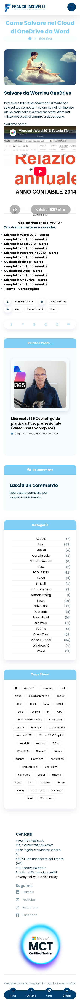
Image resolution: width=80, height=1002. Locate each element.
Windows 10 (41, 645)
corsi (19, 703)
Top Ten (45, 782)
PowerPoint (41, 617)
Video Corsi (52, 433)
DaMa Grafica (66, 983)
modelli (24, 743)
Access (41, 539)
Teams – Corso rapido (21, 289)
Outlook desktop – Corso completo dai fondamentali (26, 264)
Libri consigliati (41, 589)
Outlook (41, 612)
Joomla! (19, 727)
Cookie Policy (48, 877)
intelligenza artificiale (30, 719)
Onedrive (41, 751)
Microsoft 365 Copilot (51, 735)
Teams (41, 629)
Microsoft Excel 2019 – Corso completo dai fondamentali (26, 246)
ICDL (59, 711)
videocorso (37, 790)
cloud (18, 696)
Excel (41, 578)
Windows (56, 790)
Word (52, 309)
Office (56, 743)
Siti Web (41, 623)
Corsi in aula (41, 555)
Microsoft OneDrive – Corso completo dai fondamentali (26, 282)
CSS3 (41, 567)
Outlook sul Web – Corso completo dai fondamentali (26, 273)
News (31, 433)
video (20, 790)
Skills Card (24, 774)
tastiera (56, 774)
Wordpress (46, 798)
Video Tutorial (35, 309)
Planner (19, 759)
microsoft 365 (57, 727)
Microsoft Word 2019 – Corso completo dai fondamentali (26, 237)
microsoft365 (24, 735)
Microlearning (41, 595)
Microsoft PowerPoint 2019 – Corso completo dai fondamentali (31, 255)
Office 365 (40, 433)
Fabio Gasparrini (32, 983)
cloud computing (39, 696)
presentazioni (30, 766)
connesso (34, 493)
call (62, 688)
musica (40, 743)
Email (59, 703)
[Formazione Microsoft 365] (25, 8)
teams (17, 782)
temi (31, 782)
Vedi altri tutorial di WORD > (40, 223)
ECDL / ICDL (41, 572)
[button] (71, 7)
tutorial (61, 782)
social (41, 774)
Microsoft (36, 727)
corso (33, 703)
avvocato (47, 688)
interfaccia (55, 719)
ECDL (46, 703)
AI (16, 688)
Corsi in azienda (41, 561)
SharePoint (51, 766)
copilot (60, 696)
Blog (17, 309)
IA (48, 711)
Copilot (24, 433)
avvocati (29, 688)
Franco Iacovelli (24, 301)
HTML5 (41, 584)
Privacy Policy (26, 877)
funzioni (35, 711)
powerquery (57, 759)
